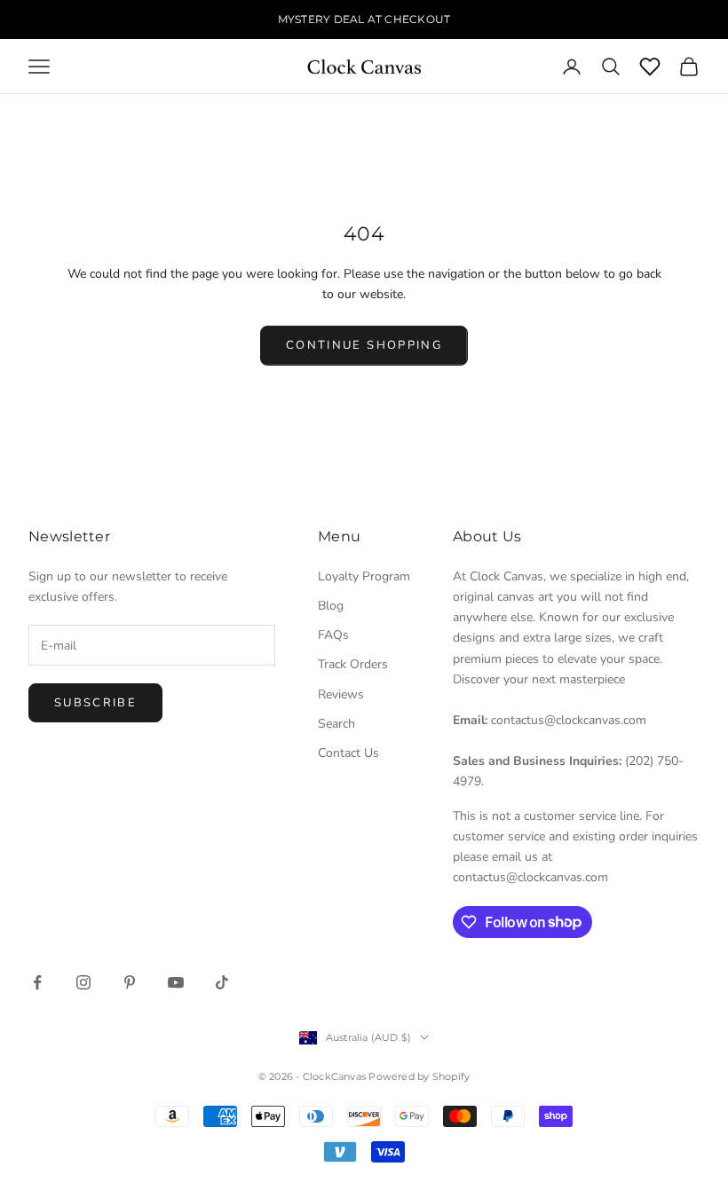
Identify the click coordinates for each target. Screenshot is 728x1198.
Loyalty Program (364, 576)
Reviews (341, 694)
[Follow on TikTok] (222, 982)
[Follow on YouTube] (176, 982)
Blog (331, 605)
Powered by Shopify (419, 1076)
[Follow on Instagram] (83, 982)
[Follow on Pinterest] (129, 982)
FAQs (333, 635)
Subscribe (95, 703)
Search (336, 723)
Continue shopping (364, 345)
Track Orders (353, 664)
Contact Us (348, 753)
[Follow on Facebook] (37, 982)
